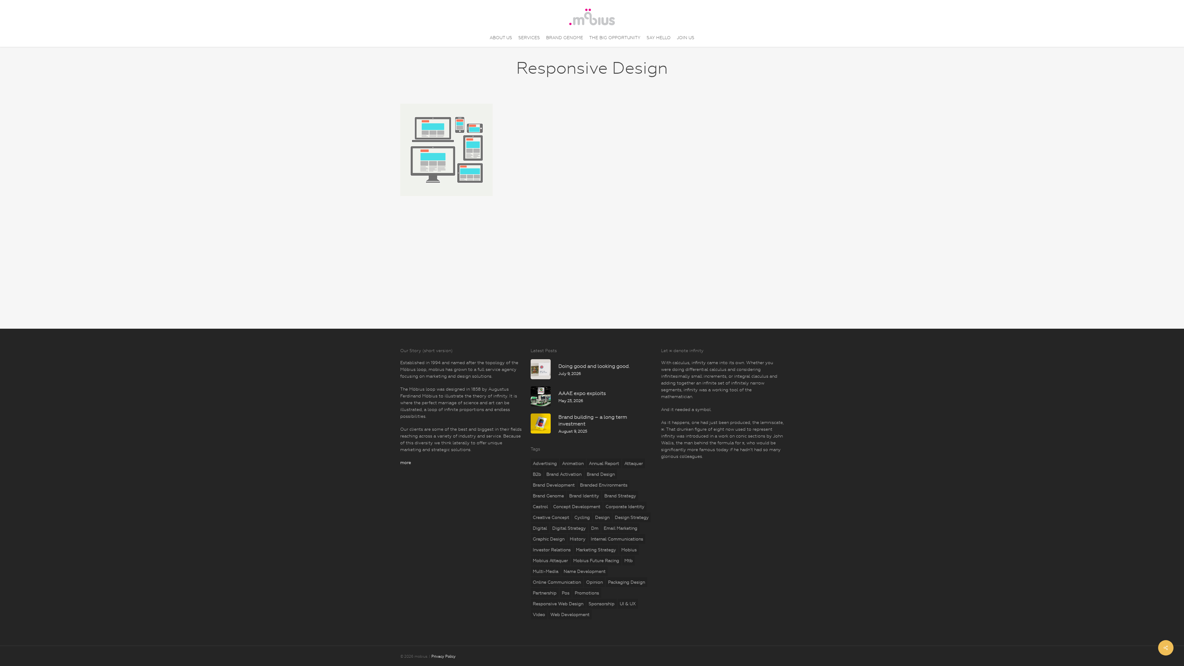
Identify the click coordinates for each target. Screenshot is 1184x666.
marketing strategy (596, 549)
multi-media (545, 571)
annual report (604, 463)
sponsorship (602, 603)
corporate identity (625, 506)
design (602, 517)
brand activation (564, 474)
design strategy (632, 517)
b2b (537, 474)
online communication (557, 582)
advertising (545, 463)
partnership (545, 592)
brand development (554, 485)
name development (585, 571)
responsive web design (558, 603)
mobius (629, 549)
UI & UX (628, 603)
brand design (601, 474)
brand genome (548, 495)
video (539, 614)
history (578, 538)
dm (594, 528)
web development (570, 614)
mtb (628, 560)
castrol (540, 506)
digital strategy (569, 528)
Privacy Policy (443, 656)
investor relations (552, 549)
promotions (587, 592)
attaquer (633, 463)
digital (540, 528)
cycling (582, 517)
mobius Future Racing (596, 560)
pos (565, 592)
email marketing (620, 528)
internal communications (617, 538)
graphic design (549, 538)
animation (573, 463)
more (405, 462)
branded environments (603, 485)
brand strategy (620, 495)
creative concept (551, 517)
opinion (594, 582)
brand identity (584, 495)
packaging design (626, 582)
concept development (576, 506)
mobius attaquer (550, 560)
